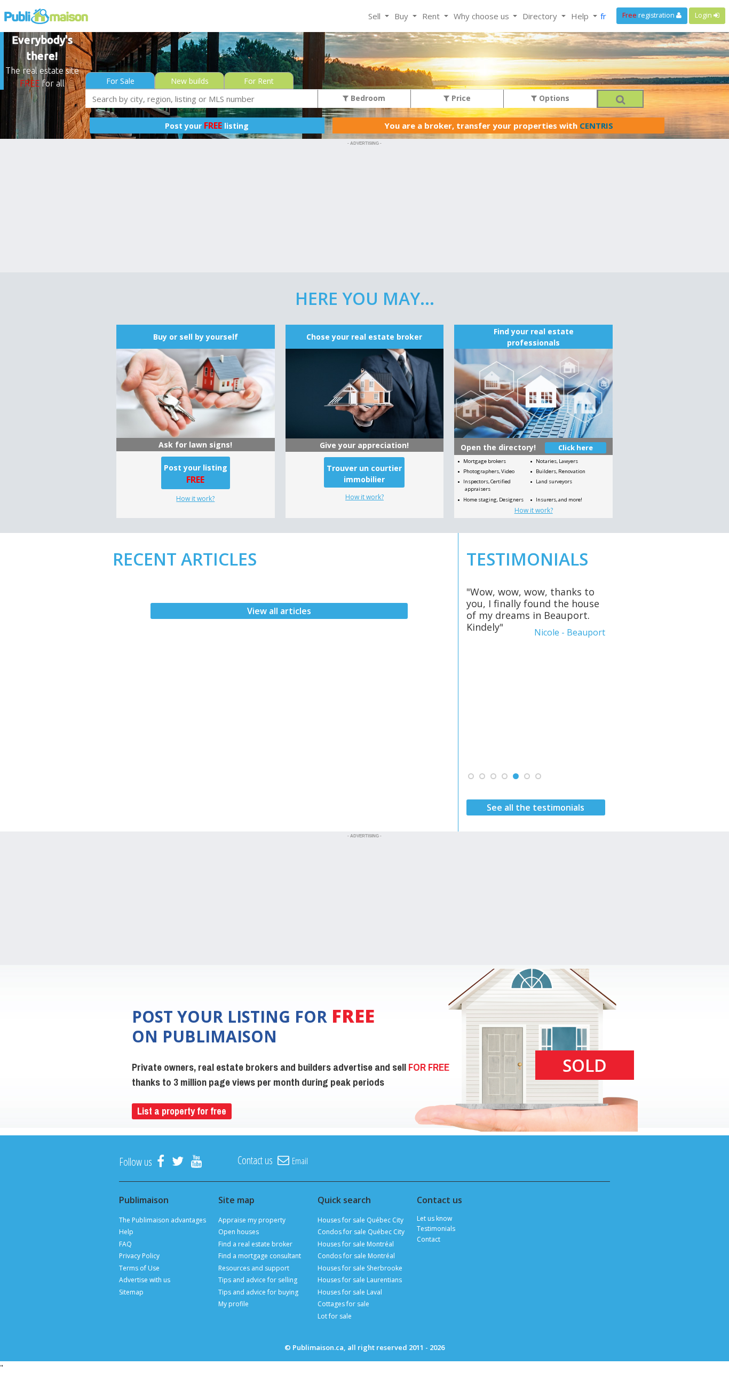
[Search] (620, 99)
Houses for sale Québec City (360, 1220)
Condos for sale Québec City (361, 1231)
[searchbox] (201, 98)
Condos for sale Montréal (356, 1255)
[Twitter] (177, 1162)
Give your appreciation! (364, 445)
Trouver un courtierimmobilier (364, 473)
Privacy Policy (139, 1255)
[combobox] (202, 98)
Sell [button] (375, 16)
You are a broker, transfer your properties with (498, 125)
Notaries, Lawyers (557, 461)
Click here (575, 447)
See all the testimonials (535, 807)
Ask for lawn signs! (195, 445)
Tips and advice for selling (257, 1279)
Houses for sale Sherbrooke (360, 1268)
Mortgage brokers (484, 461)
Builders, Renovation (560, 471)
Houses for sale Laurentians (360, 1279)
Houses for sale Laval (350, 1292)
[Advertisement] (364, 172)
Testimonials (436, 1228)
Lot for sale (335, 1316)
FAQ (125, 1244)
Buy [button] (402, 16)
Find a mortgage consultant (259, 1255)
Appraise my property (252, 1220)
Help (126, 1231)
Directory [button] (540, 16)
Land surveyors (554, 481)
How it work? (195, 498)
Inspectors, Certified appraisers (487, 485)
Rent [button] (432, 16)
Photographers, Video (488, 471)
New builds (190, 81)
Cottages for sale (343, 1303)
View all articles (279, 611)
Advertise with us (144, 1279)
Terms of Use (139, 1268)
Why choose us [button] (482, 16)
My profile (233, 1303)
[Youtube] (196, 1162)
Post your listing (207, 125)
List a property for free (181, 1111)
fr (603, 16)
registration (649, 15)
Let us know (434, 1218)
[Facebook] (160, 1162)
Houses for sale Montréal (356, 1244)
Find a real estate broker (255, 1244)
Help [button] (581, 16)
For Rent (259, 81)
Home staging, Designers (493, 499)
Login (704, 15)
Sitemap (131, 1292)
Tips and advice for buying (258, 1292)
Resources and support (253, 1268)
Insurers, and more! (559, 499)
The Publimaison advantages (162, 1220)
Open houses (238, 1231)
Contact (428, 1239)
